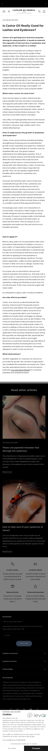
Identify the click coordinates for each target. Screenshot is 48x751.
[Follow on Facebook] (10, 709)
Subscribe (24, 643)
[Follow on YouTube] (30, 709)
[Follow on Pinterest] (24, 709)
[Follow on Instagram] (17, 709)
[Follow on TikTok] (37, 709)
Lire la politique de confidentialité (14, 740)
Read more (7, 472)
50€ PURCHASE (38, 3)
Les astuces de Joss (10, 20)
